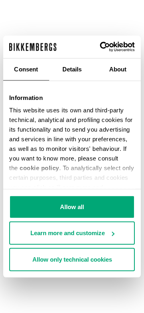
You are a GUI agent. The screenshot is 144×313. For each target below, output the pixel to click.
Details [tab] (72, 68)
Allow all (72, 206)
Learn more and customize (67, 233)
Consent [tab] (26, 68)
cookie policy (39, 168)
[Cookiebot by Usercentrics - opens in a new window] (101, 47)
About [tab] (118, 68)
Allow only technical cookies (72, 259)
